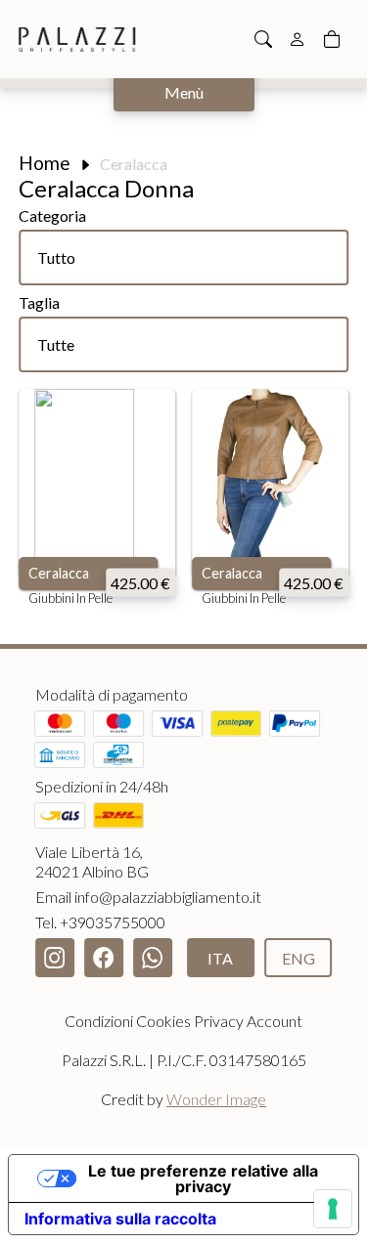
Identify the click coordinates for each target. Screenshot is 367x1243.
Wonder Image (216, 1099)
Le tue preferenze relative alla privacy (203, 1178)
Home (44, 162)
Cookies (163, 1020)
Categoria (52, 215)
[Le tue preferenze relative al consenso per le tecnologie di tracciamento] (332, 1208)
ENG (298, 958)
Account (274, 1020)
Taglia (39, 302)
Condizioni (99, 1020)
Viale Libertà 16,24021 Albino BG (92, 861)
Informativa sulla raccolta (120, 1218)
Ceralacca (58, 573)
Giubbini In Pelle (70, 598)
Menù (184, 92)
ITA (220, 958)
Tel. (100, 922)
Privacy (219, 1020)
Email (148, 896)
